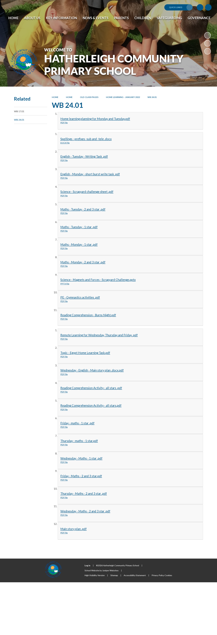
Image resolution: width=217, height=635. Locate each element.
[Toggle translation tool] (200, 7)
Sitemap (114, 575)
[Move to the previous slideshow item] (207, 43)
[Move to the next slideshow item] (207, 51)
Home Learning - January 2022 (123, 97)
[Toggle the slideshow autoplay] (207, 35)
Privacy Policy (158, 575)
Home (55, 97)
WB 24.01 (152, 97)
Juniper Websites (110, 570)
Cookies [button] (168, 575)
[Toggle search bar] (208, 7)
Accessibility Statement (135, 575)
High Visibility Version (95, 575)
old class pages (89, 97)
